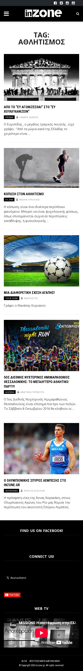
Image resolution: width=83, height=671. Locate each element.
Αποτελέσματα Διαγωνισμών (45, 661)
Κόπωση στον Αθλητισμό (24, 194)
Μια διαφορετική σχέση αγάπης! (29, 293)
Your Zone (11, 298)
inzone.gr (40, 665)
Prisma (9, 117)
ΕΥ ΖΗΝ (9, 199)
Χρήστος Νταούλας (34, 490)
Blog (24, 661)
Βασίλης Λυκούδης (29, 199)
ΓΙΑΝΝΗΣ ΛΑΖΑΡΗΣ (28, 117)
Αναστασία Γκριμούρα (32, 392)
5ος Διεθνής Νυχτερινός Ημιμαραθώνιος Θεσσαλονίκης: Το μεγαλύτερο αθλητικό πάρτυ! (37, 381)
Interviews (11, 490)
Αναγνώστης (31, 298)
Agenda (9, 392)
